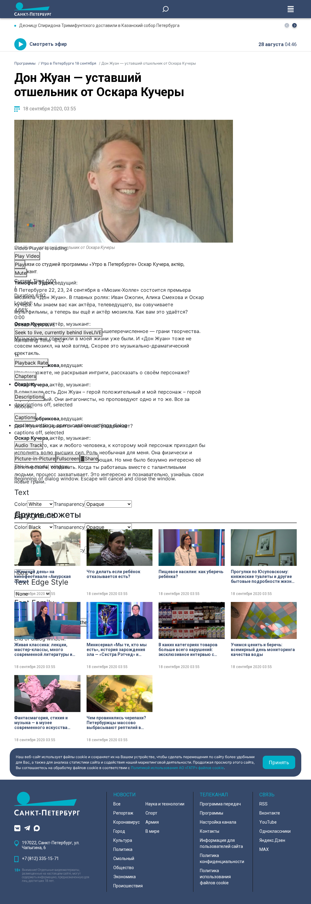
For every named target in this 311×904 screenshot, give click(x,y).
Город (119, 831)
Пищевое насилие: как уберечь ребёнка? (191, 574)
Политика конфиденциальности (222, 858)
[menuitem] (123, 425)
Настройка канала (218, 822)
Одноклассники (275, 831)
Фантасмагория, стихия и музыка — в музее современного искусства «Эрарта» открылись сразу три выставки (46, 722)
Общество (123, 867)
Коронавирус (126, 822)
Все (117, 804)
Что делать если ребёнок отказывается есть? (113, 574)
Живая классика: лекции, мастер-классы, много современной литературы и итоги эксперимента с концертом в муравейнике (43, 649)
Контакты (209, 831)
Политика (122, 849)
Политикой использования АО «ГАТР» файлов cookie (177, 767)
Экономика (124, 876)
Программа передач (220, 804)
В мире (152, 831)
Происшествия (128, 885)
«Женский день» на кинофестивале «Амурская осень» (42, 576)
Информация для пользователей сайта (221, 843)
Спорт (151, 813)
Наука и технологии (164, 804)
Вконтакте (269, 813)
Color (20, 504)
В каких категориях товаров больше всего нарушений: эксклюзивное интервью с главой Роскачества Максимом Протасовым (188, 649)
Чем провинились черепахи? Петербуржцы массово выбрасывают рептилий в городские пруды (116, 722)
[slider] (123, 310)
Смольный (123, 858)
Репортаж (123, 813)
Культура (122, 840)
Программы (211, 813)
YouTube (268, 822)
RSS (263, 804)
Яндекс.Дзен (272, 840)
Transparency (69, 504)
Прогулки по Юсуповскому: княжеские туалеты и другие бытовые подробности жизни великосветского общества (262, 576)
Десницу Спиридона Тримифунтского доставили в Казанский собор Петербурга (99, 25)
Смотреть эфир (48, 44)
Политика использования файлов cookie (215, 876)
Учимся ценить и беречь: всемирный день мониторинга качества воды (263, 649)
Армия (152, 822)
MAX (264, 849)
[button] (294, 25)
